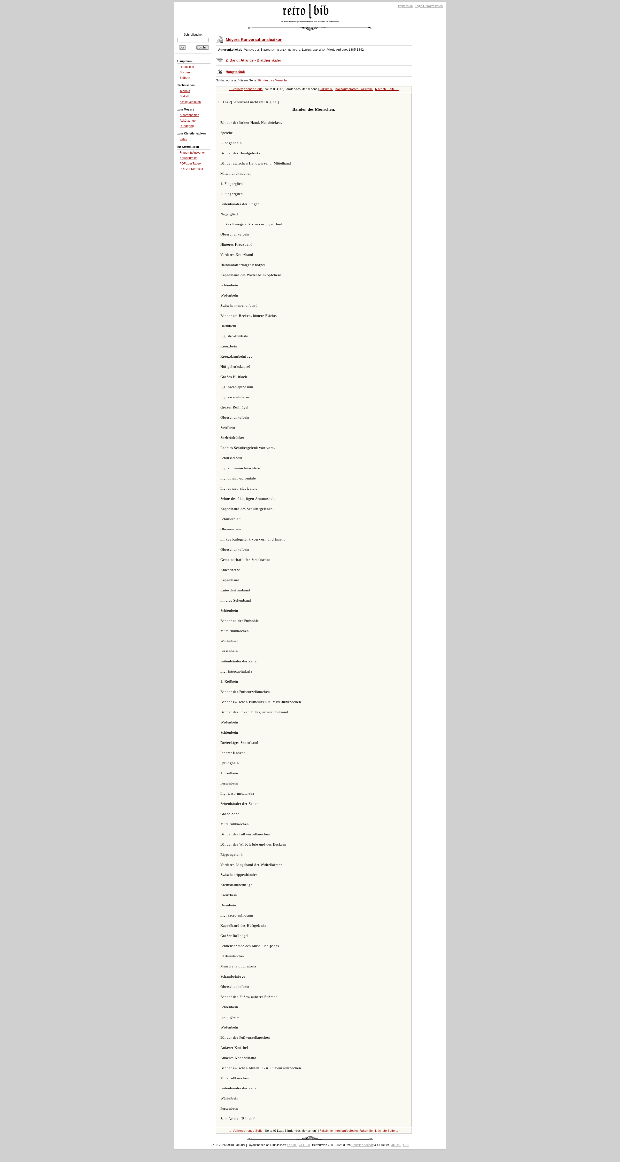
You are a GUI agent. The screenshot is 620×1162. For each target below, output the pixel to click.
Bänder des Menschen (273, 80)
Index (183, 139)
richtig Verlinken (190, 102)
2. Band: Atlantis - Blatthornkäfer (253, 60)
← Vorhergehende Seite (246, 89)
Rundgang (187, 126)
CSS (406, 1145)
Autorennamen (189, 115)
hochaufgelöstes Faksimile (354, 89)
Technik (185, 91)
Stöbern (185, 77)
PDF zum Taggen (191, 163)
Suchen (185, 72)
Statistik (185, 96)
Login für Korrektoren (429, 6)
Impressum (405, 6)
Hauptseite (187, 67)
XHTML (396, 1145)
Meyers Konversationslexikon (254, 39)
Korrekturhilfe (188, 158)
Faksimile (326, 89)
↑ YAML (292, 1145)
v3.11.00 (304, 1145)
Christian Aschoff (362, 1145)
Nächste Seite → (387, 89)
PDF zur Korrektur (191, 169)
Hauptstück (235, 72)
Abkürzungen (188, 120)
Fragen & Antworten (193, 152)
